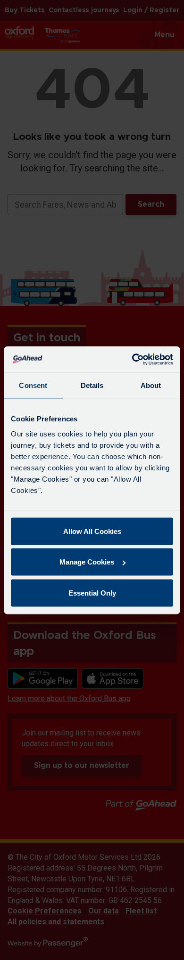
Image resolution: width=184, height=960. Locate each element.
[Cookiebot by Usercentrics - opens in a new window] (132, 359)
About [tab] (151, 385)
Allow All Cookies (92, 531)
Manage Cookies (86, 562)
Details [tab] (92, 385)
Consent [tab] (33, 385)
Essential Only (92, 593)
